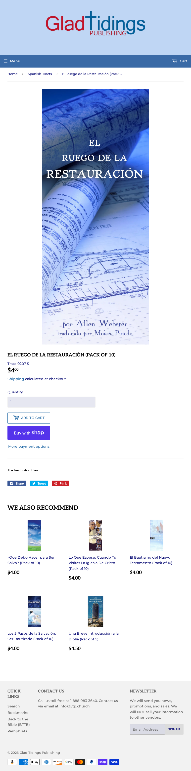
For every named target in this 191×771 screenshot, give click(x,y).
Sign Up (174, 729)
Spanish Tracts (40, 74)
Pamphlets (17, 731)
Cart (183, 61)
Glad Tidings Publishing (40, 753)
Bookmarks (17, 712)
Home (12, 74)
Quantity (15, 392)
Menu (15, 61)
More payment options (28, 446)
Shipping (15, 379)
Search (13, 706)
